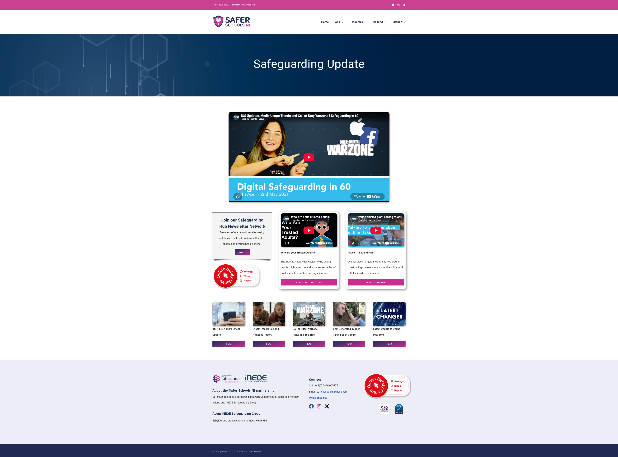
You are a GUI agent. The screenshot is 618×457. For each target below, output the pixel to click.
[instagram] (399, 5)
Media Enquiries (318, 397)
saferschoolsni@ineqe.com (243, 5)
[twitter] (404, 5)
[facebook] (393, 5)
